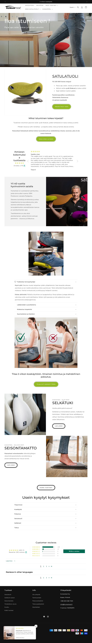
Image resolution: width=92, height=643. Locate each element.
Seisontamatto (8, 601)
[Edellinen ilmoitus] (5, 1)
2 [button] (43, 566)
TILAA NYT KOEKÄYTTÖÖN (46, 384)
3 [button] (46, 566)
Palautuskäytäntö (37, 601)
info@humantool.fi (66, 604)
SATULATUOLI (65, 76)
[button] (52, 5)
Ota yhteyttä (36, 594)
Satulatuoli (7, 594)
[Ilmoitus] (87, 1)
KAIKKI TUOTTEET (46, 488)
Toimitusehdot (36, 598)
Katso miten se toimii (46, 139)
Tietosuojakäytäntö (38, 604)
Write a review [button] (74, 551)
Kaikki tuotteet (8, 610)
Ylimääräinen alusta (10, 604)
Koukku (6, 607)
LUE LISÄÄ (59, 426)
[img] (19, 163)
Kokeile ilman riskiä (61, 106)
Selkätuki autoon (9, 598)
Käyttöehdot (36, 607)
